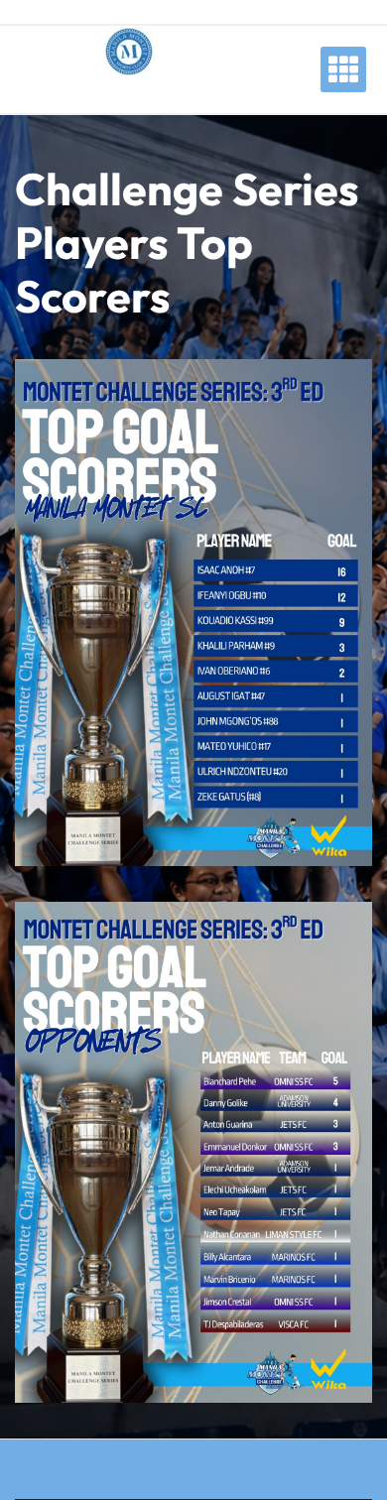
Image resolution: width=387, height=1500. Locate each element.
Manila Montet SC (129, 94)
